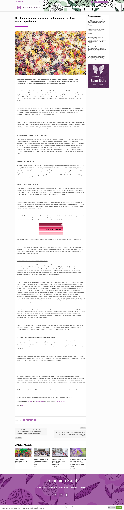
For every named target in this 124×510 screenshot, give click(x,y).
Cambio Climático (24, 26)
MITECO (23, 405)
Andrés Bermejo (39, 401)
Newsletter (103, 7)
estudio (40, 282)
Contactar (95, 7)
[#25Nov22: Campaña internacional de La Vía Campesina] (23, 452)
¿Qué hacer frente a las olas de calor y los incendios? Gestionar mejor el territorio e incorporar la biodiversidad (96, 57)
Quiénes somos (68, 7)
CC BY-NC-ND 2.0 (60, 401)
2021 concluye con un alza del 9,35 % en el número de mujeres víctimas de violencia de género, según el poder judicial (78, 463)
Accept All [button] (119, 507)
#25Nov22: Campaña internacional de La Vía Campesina (21, 461)
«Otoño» (30, 401)
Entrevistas (87, 7)
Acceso (82, 487)
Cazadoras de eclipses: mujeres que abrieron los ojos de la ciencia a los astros (96, 31)
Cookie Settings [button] (111, 507)
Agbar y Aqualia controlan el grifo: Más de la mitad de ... (35, 1)
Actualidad (77, 7)
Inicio (59, 7)
